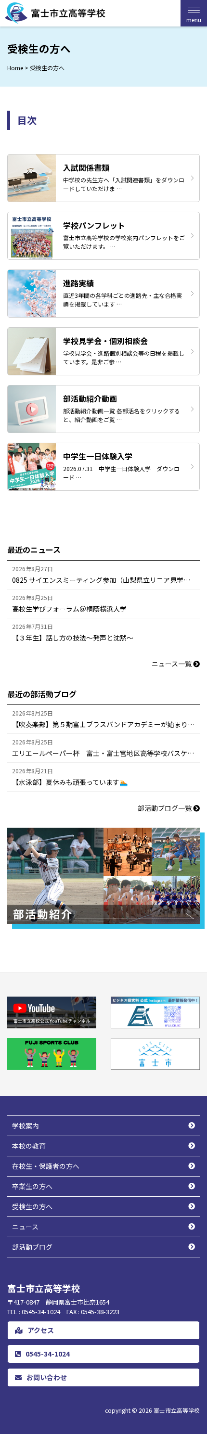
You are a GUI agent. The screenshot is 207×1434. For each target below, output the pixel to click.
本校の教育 (29, 1146)
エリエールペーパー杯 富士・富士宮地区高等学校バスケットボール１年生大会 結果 (106, 753)
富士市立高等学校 (177, 1410)
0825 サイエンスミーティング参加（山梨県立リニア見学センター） (106, 580)
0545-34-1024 (48, 1353)
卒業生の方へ (32, 1186)
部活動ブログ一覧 (165, 808)
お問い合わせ (46, 1377)
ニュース (25, 1226)
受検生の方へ (32, 1206)
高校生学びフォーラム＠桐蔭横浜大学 (69, 609)
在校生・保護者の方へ (45, 1166)
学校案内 (25, 1125)
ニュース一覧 (172, 663)
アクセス (40, 1330)
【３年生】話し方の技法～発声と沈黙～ (72, 637)
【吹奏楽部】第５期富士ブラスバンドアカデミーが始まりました (106, 724)
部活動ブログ (32, 1247)
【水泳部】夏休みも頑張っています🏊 (70, 782)
